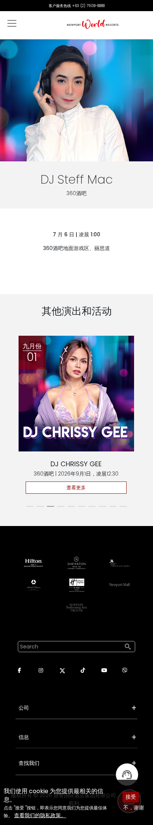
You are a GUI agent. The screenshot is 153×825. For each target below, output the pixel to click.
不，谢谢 (133, 807)
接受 (131, 797)
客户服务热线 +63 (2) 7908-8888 (77, 6)
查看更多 (76, 487)
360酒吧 (76, 193)
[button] (30, 506)
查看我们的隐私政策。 (40, 815)
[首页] (93, 24)
